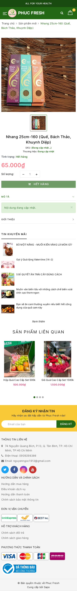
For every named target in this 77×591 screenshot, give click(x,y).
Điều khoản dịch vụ (13, 489)
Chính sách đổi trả (12, 532)
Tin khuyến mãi (14, 234)
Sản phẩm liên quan (38, 331)
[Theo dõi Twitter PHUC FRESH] (5, 469)
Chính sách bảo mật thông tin (19, 499)
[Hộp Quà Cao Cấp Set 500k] (19, 359)
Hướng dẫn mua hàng (15, 483)
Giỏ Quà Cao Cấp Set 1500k (57, 379)
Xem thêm (38, 321)
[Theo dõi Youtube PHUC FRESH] (32, 469)
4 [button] (43, 397)
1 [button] (34, 397)
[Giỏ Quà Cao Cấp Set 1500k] (57, 359)
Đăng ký (66, 424)
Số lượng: (7, 174)
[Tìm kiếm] (62, 13)
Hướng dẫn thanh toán (15, 494)
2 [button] (37, 397)
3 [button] (40, 397)
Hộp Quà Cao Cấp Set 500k (19, 379)
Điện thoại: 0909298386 (20, 455)
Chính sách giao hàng (15, 537)
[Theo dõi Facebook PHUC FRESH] (14, 469)
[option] (38, 75)
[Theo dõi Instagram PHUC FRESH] (23, 469)
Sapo (47, 587)
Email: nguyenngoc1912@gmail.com (27, 460)
